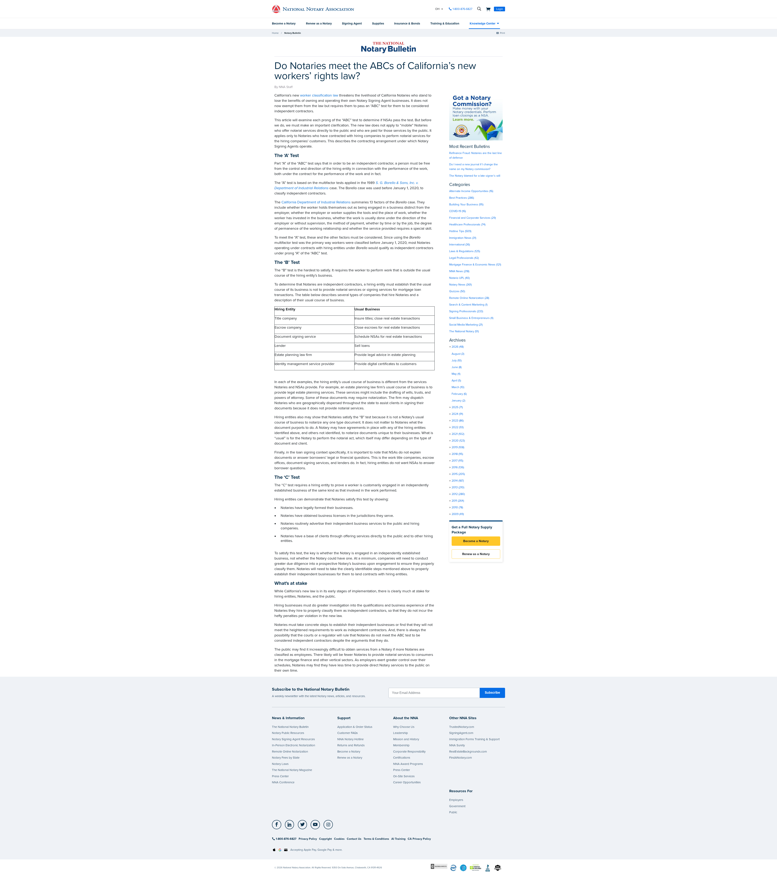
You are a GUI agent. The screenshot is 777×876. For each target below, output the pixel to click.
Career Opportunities (407, 782)
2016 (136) (458, 467)
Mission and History (406, 739)
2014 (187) (458, 480)
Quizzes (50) (457, 291)
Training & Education (444, 23)
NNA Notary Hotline (350, 739)
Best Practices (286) (461, 198)
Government (457, 806)
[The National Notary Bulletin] (388, 47)
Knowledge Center (482, 23)
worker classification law (319, 95)
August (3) (458, 354)
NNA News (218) (459, 271)
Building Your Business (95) (466, 204)
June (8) (457, 367)
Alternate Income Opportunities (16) (471, 191)
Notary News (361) (460, 284)
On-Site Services (404, 776)
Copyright (325, 839)
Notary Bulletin (292, 33)
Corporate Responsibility (409, 751)
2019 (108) (458, 447)
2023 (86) (458, 420)
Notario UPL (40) (459, 278)
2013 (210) (458, 487)
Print (502, 33)
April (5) (456, 380)
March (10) (458, 387)
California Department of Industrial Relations (315, 202)
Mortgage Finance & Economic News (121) (475, 264)
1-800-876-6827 (462, 9)
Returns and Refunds (351, 745)
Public (453, 812)
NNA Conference (283, 782)
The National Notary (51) (464, 331)
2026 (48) (458, 346)
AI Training (398, 839)
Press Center (280, 776)
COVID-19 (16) (457, 211)
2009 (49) (458, 514)
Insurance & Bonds (407, 23)
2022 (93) (458, 427)
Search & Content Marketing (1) (468, 304)
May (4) (456, 374)
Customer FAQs (347, 733)
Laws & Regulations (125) (464, 251)
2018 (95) (457, 454)
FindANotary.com (460, 757)
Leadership (400, 733)
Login (499, 9)
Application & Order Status (354, 727)
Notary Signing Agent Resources (293, 739)
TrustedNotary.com (461, 727)
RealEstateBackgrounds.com (468, 751)
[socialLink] (277, 824)
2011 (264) (458, 500)
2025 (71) (457, 407)
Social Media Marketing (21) (466, 324)
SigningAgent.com (461, 733)
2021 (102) (458, 434)
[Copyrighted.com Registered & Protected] (439, 866)
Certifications (401, 757)
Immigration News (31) (462, 238)
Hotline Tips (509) (460, 231)
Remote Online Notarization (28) (469, 298)
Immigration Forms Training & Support (474, 739)
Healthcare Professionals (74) (467, 224)
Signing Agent (352, 23)
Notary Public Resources (288, 733)
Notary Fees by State (285, 757)
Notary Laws (280, 764)
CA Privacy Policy (419, 839)
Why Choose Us (403, 727)
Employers (456, 800)
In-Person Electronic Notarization (293, 745)
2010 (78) (457, 507)
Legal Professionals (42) (464, 258)
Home (275, 33)
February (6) (459, 394)
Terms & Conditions (376, 839)
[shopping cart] (487, 9)
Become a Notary (284, 23)
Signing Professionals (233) (466, 311)
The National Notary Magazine (292, 770)
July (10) (457, 360)
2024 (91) (457, 414)
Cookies (339, 839)
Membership (401, 745)
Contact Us (354, 839)
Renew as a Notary (319, 23)
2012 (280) (458, 494)
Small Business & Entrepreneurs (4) (471, 318)
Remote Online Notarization (290, 751)
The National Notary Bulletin (290, 727)
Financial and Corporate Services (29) (472, 218)
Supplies (378, 23)
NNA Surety (457, 745)
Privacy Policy (308, 839)
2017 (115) (457, 460)
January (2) (458, 400)
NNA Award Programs (408, 764)
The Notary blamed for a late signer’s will (474, 175)
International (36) (459, 244)
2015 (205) (458, 474)
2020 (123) (458, 440)
